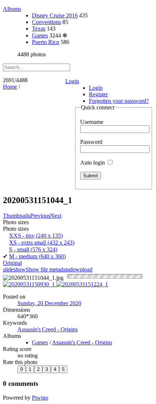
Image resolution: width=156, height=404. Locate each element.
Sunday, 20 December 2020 (49, 303)
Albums (12, 9)
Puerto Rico (45, 42)
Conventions (46, 22)
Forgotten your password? (119, 101)
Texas (38, 28)
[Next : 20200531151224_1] (82, 284)
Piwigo (40, 398)
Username (91, 122)
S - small (33, 249)
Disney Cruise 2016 (55, 15)
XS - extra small (41, 242)
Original (12, 263)
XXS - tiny (36, 236)
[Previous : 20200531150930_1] (29, 284)
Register (98, 94)
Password (91, 142)
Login (72, 81)
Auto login (93, 162)
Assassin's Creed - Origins (47, 329)
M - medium (37, 256)
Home (10, 87)
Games (40, 35)
